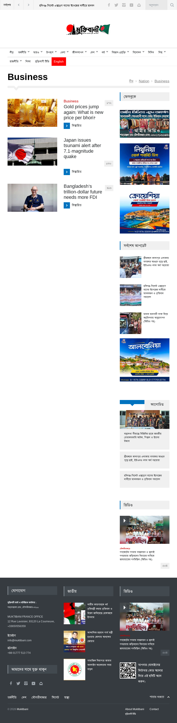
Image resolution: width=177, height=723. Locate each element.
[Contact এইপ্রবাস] (41, 683)
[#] (88, 30)
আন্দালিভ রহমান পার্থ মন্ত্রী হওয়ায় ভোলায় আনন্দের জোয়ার (100, 637)
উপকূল (49, 52)
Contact (154, 709)
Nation (144, 81)
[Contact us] (139, 5)
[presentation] (132, 402)
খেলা (62, 52)
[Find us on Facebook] (11, 683)
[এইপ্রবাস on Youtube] (33, 683)
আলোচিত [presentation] (157, 404)
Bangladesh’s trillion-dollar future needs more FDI (83, 192)
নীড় (12, 52)
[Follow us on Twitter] (116, 5)
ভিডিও (128, 505)
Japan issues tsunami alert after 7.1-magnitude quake (82, 148)
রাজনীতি (14, 61)
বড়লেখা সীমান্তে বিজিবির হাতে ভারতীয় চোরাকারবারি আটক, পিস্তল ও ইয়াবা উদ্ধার (142, 437)
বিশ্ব (160, 52)
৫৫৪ (165, 566)
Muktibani (22, 709)
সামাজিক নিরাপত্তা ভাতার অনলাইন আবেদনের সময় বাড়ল (99, 665)
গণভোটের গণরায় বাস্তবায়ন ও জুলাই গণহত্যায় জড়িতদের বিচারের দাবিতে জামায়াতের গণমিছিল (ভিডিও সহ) (137, 554)
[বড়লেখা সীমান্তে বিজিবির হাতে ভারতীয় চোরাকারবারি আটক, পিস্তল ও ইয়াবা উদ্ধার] (144, 419)
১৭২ (109, 103)
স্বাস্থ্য (66, 697)
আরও (36, 52)
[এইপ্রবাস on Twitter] (18, 683)
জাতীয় (72, 591)
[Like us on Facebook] (109, 5)
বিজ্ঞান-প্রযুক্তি (119, 52)
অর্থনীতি (22, 52)
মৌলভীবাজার (39, 697)
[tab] (132, 404)
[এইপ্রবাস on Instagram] (26, 683)
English (59, 61)
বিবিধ (151, 52)
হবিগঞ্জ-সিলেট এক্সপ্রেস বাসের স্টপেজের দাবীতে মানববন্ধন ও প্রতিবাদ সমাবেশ (78, 6)
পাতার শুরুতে (157, 697)
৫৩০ (108, 163)
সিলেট (55, 697)
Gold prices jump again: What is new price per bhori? (83, 110)
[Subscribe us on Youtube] (131, 5)
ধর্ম (103, 52)
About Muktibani (134, 709)
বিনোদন (137, 52)
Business (162, 81)
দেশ (92, 52)
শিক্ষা (28, 61)
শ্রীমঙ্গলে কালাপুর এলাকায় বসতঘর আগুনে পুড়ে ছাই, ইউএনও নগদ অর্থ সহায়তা (156, 261)
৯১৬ (109, 188)
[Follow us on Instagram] (124, 5)
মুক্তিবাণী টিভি (42, 61)
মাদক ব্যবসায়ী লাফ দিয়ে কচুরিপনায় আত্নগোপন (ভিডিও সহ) (156, 317)
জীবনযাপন (77, 52)
